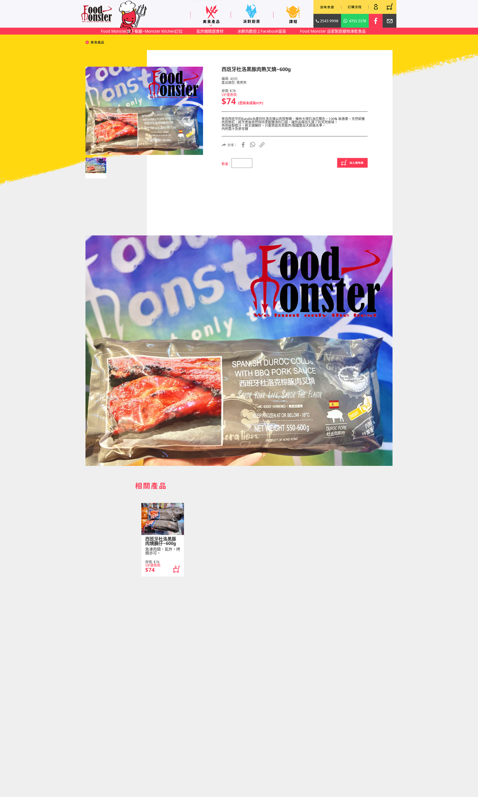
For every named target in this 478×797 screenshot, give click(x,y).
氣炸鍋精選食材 (210, 31)
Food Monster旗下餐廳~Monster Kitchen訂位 (142, 31)
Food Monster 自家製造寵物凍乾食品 (333, 31)
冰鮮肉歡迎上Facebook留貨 (261, 31)
